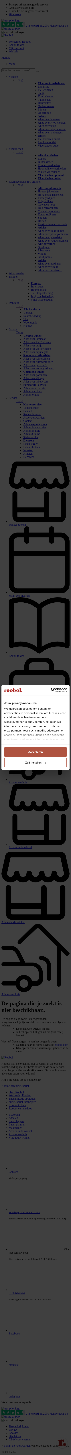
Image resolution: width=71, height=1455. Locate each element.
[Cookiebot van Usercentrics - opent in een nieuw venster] (51, 690)
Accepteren (35, 752)
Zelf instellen (33, 762)
